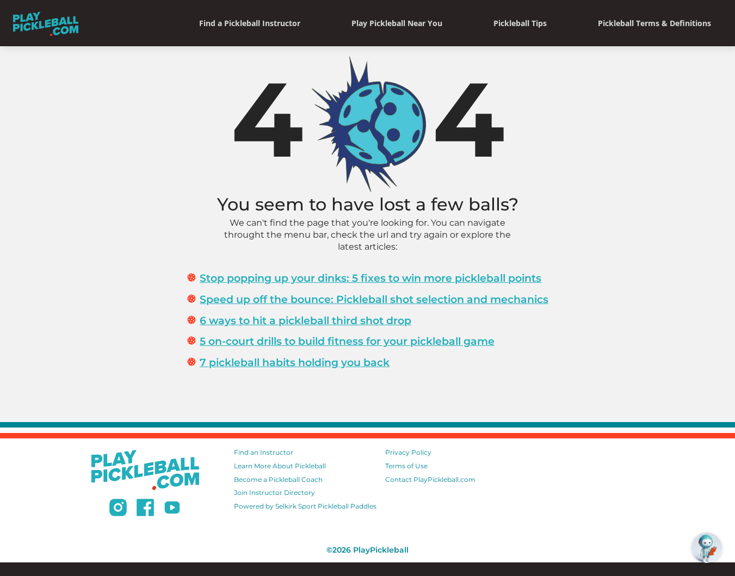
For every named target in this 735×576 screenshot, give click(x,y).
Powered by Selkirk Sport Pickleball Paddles (305, 506)
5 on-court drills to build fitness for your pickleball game (347, 341)
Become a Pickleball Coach (278, 479)
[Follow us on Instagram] (118, 509)
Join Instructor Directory (274, 492)
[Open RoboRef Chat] (706, 547)
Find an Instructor (263, 452)
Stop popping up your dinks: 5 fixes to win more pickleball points (370, 277)
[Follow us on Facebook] (145, 509)
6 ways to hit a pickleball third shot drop (305, 320)
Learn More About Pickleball (280, 466)
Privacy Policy (408, 452)
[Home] (45, 23)
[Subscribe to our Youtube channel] (172, 509)
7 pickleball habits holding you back (295, 362)
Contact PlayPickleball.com (430, 479)
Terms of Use (406, 466)
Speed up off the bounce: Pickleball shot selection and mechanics (374, 299)
